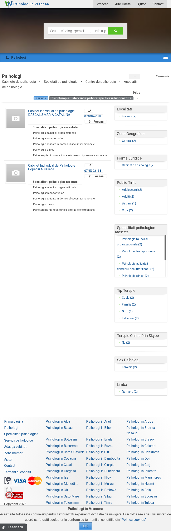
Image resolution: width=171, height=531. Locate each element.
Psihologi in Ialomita (141, 471)
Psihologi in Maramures (143, 477)
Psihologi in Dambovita (103, 458)
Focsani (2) (129, 116)
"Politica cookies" (133, 520)
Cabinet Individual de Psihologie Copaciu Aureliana (51, 167)
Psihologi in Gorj (138, 465)
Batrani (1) (129, 203)
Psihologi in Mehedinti (62, 484)
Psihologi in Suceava (141, 496)
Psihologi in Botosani (61, 439)
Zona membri (13, 453)
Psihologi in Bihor (99, 428)
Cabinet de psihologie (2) (138, 165)
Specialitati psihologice (21, 434)
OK (85, 526)
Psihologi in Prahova (101, 490)
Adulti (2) (128, 196)
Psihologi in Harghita (61, 471)
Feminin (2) (129, 367)
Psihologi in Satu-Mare (62, 496)
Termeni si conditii (17, 472)
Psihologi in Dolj (138, 458)
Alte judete (123, 4)
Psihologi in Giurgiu (100, 465)
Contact (157, 4)
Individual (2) (130, 318)
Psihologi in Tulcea (140, 503)
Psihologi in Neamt (140, 484)
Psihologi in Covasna (61, 458)
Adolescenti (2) (132, 189)
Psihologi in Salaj (138, 490)
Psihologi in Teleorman (62, 503)
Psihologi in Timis (99, 503)
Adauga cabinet (15, 447)
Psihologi (11, 428)
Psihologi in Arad (98, 421)
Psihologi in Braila (99, 439)
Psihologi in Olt (57, 490)
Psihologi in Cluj (97, 452)
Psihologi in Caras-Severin (65, 452)
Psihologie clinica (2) (135, 275)
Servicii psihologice (18, 440)
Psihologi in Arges (139, 421)
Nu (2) (126, 342)
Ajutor (141, 4)
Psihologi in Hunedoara (103, 471)
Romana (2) (130, 391)
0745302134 (92, 170)
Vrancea (102, 4)
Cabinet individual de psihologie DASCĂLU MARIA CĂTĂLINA (51, 113)
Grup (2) (127, 311)
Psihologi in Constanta (142, 452)
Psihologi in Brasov (140, 439)
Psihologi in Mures (100, 484)
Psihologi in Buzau (99, 446)
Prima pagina (13, 421)
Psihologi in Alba (58, 421)
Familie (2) (129, 304)
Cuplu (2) (128, 297)
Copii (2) (127, 210)
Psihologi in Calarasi (141, 446)
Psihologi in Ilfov (98, 477)
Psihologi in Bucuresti (62, 446)
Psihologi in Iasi (57, 477)
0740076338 (92, 116)
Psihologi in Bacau (59, 428)
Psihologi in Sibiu (99, 496)
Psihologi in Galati (59, 465)
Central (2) (129, 140)
